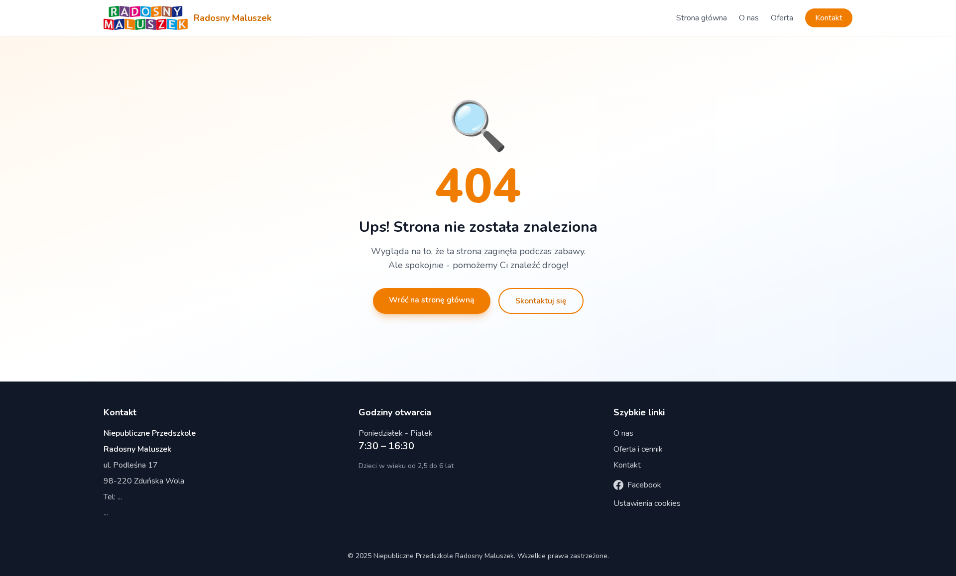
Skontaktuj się (541, 300)
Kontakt (828, 17)
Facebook (644, 485)
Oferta (782, 17)
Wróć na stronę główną (432, 299)
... (106, 512)
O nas (749, 17)
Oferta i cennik (638, 449)
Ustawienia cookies (647, 503)
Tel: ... (113, 496)
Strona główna (701, 17)
